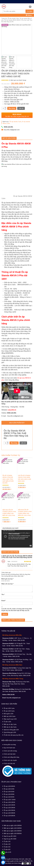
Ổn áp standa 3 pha (13, 18)
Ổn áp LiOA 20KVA (9, 807)
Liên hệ (21, 108)
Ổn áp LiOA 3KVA (9, 794)
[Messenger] (3, 862)
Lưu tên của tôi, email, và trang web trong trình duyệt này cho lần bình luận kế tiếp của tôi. (16, 609)
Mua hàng (12, 108)
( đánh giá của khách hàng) (17, 80)
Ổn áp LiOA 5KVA (9, 797)
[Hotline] (3, 853)
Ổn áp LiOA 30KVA (9, 813)
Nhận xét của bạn (7, 584)
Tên (3, 594)
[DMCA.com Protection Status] (26, 863)
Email (3, 600)
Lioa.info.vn (12, 410)
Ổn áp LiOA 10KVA (9, 802)
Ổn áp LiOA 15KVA (9, 805)
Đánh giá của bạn (7, 579)
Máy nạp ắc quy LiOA (10, 719)
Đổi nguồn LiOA (8, 713)
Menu (29, 15)
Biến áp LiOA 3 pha (9, 716)
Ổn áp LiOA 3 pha (9, 711)
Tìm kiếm (29, 11)
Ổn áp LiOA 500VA (9, 786)
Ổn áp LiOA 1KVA (9, 789)
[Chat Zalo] (3, 858)
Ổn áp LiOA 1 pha (9, 708)
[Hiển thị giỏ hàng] (31, 6)
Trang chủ (4, 18)
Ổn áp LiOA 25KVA (9, 810)
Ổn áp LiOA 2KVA (9, 791)
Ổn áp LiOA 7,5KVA (9, 799)
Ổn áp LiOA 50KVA (9, 815)
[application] (17, 539)
